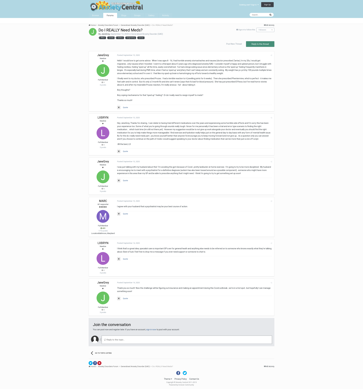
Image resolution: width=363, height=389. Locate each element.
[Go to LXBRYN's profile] (103, 133)
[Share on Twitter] (91, 363)
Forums (110, 15)
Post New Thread (234, 44)
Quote (125, 107)
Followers (262, 30)
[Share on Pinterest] (99, 363)
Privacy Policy (181, 379)
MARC (103, 201)
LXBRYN (103, 117)
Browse (95, 15)
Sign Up (267, 5)
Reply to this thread (260, 44)
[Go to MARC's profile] (103, 216)
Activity (165, 15)
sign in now (151, 329)
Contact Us (194, 379)
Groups (137, 15)
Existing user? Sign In (248, 5)
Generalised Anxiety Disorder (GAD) (147, 34)
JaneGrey (105, 34)
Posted (128, 55)
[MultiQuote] (118, 107)
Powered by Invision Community (181, 385)
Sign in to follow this (246, 30)
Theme (167, 379)
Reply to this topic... (115, 339)
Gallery (151, 15)
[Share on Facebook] (95, 363)
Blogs (123, 15)
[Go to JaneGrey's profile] (93, 32)
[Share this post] (271, 55)
